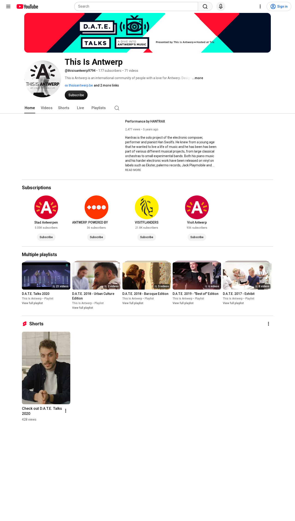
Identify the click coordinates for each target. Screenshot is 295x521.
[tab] (29, 108)
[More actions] (268, 323)
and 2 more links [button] (106, 85)
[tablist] (147, 108)
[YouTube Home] (27, 6)
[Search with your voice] (220, 6)
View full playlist (32, 303)
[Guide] (8, 6)
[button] (133, 170)
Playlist (48, 298)
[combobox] (137, 6)
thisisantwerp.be (80, 85)
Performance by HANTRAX (145, 121)
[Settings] (260, 6)
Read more (133, 170)
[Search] (205, 6)
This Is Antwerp (31, 298)
